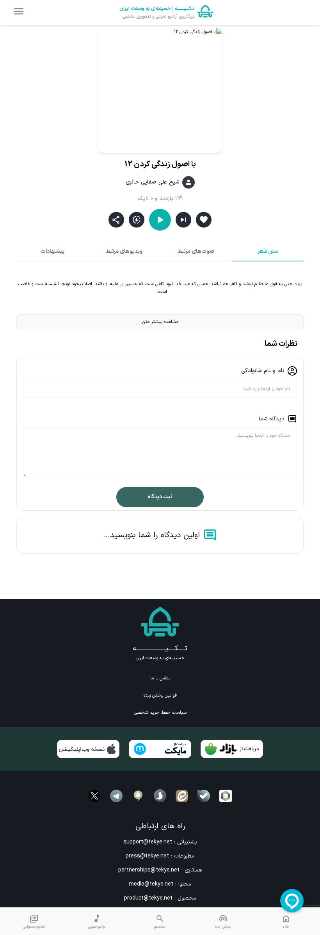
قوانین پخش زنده (160, 695)
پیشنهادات (52, 251)
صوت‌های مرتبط (196, 251)
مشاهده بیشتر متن (160, 321)
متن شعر (268, 251)
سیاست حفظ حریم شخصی (160, 712)
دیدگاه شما (271, 419)
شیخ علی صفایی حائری (152, 182)
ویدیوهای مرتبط (124, 251)
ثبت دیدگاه (160, 497)
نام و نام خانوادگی (262, 371)
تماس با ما (160, 678)
